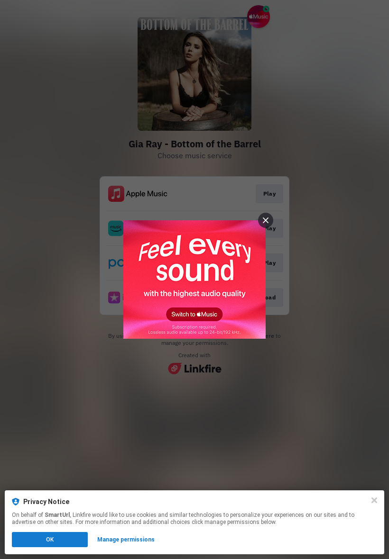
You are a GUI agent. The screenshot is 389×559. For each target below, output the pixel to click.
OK (50, 539)
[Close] (374, 500)
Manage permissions (126, 539)
